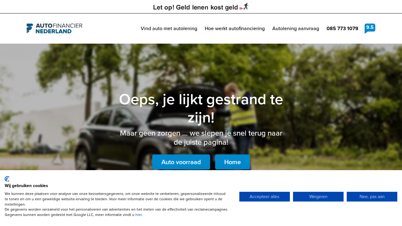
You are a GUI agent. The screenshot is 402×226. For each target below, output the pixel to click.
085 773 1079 (342, 28)
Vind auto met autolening (169, 28)
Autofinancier (54, 29)
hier (138, 215)
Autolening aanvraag (295, 28)
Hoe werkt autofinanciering (235, 28)
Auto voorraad (181, 162)
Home (232, 162)
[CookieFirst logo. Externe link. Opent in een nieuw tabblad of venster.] (7, 179)
